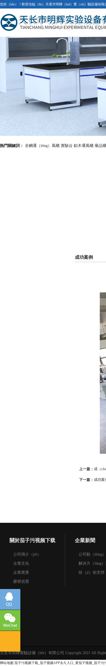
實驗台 (67, 146)
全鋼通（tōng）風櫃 (42, 146)
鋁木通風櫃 (84, 146)
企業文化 (21, 563)
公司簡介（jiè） (27, 554)
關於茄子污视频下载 (32, 540)
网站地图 (7, 663)
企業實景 (21, 572)
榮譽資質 (21, 581)
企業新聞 (85, 540)
